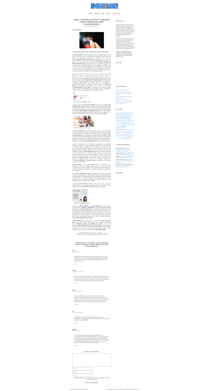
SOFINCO (125, 138)
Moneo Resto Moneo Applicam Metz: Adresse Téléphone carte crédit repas (125, 161)
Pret (103, 13)
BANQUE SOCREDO (128, 115)
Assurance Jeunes (110, 389)
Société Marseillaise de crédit (122, 136)
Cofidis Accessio (118, 123)
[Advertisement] (124, 74)
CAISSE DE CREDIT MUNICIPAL (123, 118)
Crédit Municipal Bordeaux (131, 129)
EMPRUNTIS (127, 131)
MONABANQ (120, 135)
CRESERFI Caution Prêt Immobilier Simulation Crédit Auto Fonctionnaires (92, 233)
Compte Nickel (130, 123)
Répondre (76, 263)
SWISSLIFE (130, 138)
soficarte (121, 138)
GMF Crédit (131, 134)
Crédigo (126, 129)
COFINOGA (100, 232)
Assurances (97, 13)
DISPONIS (124, 131)
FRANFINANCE (123, 132)
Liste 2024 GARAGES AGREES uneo (123, 100)
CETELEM (126, 122)
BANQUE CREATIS (123, 112)
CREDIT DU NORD (124, 125)
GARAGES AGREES (129, 132)
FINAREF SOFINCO (118, 132)
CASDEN (128, 120)
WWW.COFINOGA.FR (80, 77)
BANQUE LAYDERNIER (124, 114)
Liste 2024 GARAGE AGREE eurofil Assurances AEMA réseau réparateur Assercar (124, 93)
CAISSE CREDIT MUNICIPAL (125, 117)
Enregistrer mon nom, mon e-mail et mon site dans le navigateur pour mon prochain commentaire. (92, 378)
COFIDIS (131, 121)
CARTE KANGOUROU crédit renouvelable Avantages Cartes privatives (123, 150)
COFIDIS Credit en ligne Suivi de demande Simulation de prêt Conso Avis (92, 234)
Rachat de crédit (116, 13)
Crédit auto (136, 389)
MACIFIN (117, 135)
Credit (90, 13)
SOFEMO (128, 136)
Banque (108, 13)
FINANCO (131, 131)
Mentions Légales (84, 389)
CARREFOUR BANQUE (121, 120)
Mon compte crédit (128, 389)
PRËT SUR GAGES (125, 135)
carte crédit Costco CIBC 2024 (122, 90)
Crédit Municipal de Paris (119, 131)
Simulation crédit (82, 228)
